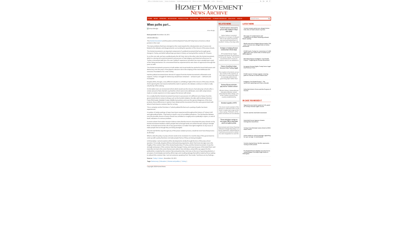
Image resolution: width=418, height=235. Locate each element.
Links (213, 1)
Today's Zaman (158, 158)
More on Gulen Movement (201, 1)
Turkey (183, 161)
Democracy (154, 161)
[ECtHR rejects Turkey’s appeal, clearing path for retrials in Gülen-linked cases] (257, 76)
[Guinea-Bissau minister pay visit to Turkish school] (229, 92)
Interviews (172, 18)
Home (150, 18)
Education (194, 18)
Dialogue (231, 18)
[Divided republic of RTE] (229, 109)
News (156, 18)
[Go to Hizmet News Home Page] (209, 9)
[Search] (269, 18)
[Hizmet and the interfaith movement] (257, 114)
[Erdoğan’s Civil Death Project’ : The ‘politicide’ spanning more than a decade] (257, 83)
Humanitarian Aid (220, 18)
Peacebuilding (205, 18)
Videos (239, 18)
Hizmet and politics (174, 161)
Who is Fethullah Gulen (155, 1)
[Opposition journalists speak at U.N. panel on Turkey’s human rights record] (257, 107)
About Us (220, 1)
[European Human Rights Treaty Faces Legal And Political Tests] (257, 68)
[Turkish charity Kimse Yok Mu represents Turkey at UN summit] (257, 145)
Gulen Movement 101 (184, 1)
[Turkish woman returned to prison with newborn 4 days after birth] (229, 36)
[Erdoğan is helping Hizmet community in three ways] (229, 55)
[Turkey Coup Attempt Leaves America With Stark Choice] (257, 130)
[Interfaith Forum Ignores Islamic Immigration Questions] (257, 122)
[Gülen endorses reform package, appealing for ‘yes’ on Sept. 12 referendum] (257, 137)
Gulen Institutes (170, 1)
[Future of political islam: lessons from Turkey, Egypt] (229, 73)
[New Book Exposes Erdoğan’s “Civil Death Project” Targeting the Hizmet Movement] (257, 61)
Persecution (183, 18)
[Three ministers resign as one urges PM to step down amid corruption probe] (229, 127)
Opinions (162, 18)
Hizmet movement (156, 41)
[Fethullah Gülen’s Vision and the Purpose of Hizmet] (257, 91)
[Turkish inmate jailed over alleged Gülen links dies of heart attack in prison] (257, 30)
